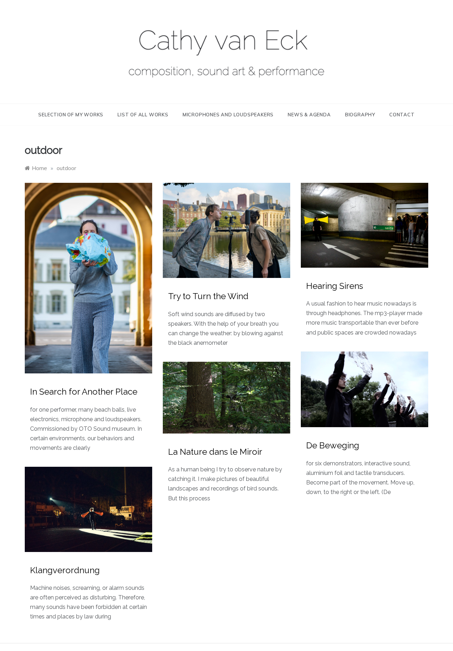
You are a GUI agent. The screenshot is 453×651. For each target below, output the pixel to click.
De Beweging (332, 445)
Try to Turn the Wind (208, 296)
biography (360, 114)
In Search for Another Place (83, 391)
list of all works (142, 114)
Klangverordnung (65, 570)
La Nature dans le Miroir (215, 452)
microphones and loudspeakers (228, 114)
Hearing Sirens (334, 286)
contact (402, 114)
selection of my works (70, 114)
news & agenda (309, 114)
